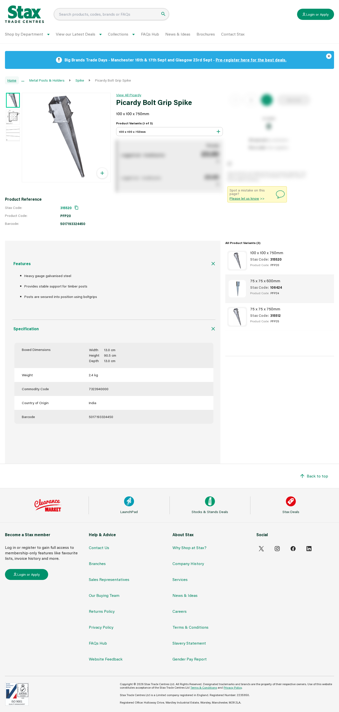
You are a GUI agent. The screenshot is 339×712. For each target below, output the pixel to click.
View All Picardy (128, 95)
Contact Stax (232, 34)
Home (11, 80)
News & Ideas (177, 34)
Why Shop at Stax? (189, 547)
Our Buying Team (104, 595)
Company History (188, 563)
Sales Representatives (109, 579)
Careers (179, 611)
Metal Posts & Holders (47, 80)
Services (180, 579)
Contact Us (99, 547)
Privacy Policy (101, 627)
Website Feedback (106, 659)
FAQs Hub (150, 34)
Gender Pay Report (189, 659)
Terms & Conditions (190, 627)
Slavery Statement (189, 643)
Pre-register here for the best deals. (251, 59)
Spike (79, 80)
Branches (97, 563)
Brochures (206, 34)
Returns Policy (102, 611)
